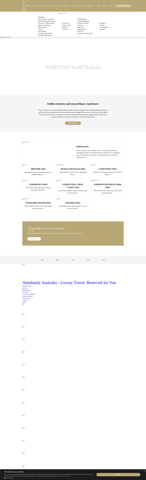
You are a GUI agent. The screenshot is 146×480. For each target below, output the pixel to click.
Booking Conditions (27, 296)
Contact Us (25, 300)
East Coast (80, 25)
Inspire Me (34, 238)
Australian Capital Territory (45, 33)
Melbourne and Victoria (44, 25)
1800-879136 (44, 6)
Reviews (104, 6)
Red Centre (80, 31)
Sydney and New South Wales (46, 19)
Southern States (82, 29)
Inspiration (102, 25)
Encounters (102, 29)
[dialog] (73, 474)
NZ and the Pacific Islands (45, 35)
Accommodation (103, 27)
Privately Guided (66, 25)
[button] (48, 478)
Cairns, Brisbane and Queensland (46, 21)
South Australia (42, 31)
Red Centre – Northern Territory (46, 23)
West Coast (80, 27)
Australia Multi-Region (84, 21)
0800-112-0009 (54, 6)
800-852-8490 (89, 6)
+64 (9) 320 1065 (33, 6)
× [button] (144, 471)
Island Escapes (26, 290)
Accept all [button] (118, 474)
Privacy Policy (26, 298)
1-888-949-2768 (66, 6)
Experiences (102, 23)
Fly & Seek (65, 29)
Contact (111, 6)
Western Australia (42, 27)
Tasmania (40, 29)
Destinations (41, 17)
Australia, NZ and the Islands (85, 33)
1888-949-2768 (78, 6)
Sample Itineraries (82, 19)
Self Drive (64, 27)
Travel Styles (65, 23)
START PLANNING (123, 5)
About (98, 6)
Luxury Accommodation (28, 294)
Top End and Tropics (83, 23)
